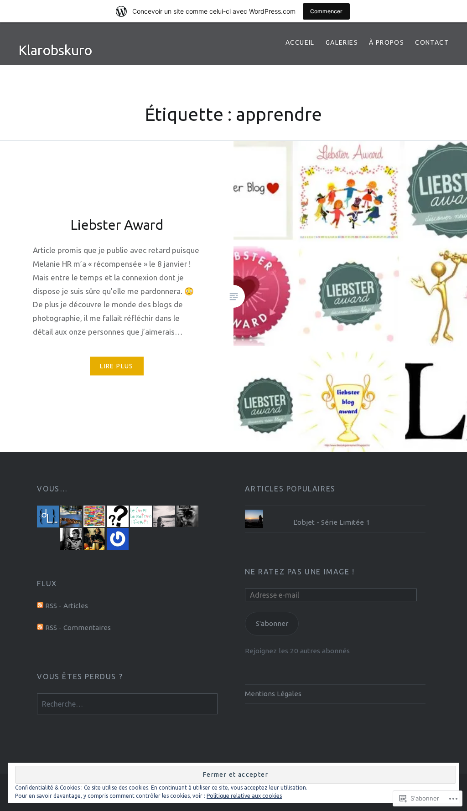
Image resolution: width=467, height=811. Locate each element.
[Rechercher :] (127, 704)
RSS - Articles (66, 606)
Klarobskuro (55, 50)
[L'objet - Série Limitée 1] (335, 509)
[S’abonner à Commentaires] (40, 627)
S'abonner (272, 623)
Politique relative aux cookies (244, 796)
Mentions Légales (273, 693)
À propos (386, 42)
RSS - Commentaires (78, 627)
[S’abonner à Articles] (40, 606)
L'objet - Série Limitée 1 (331, 522)
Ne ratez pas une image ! (299, 572)
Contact (432, 42)
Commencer (326, 11)
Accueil (300, 42)
